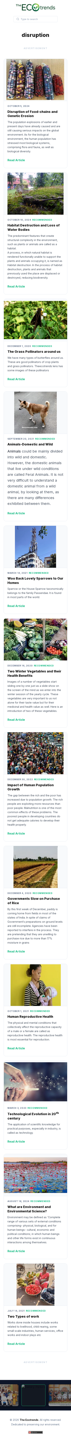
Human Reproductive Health (30, 1016)
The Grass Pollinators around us (34, 351)
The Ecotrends (29, 1419)
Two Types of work (23, 1316)
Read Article (16, 160)
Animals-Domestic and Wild (30, 444)
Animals (14, 451)
